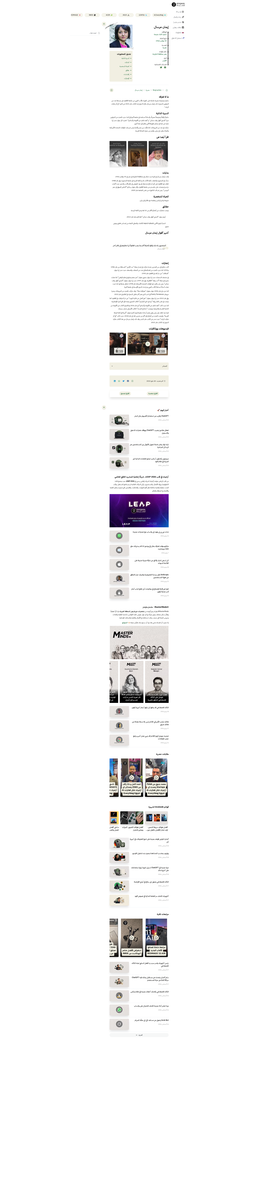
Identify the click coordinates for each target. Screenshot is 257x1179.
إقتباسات (126, 74)
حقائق (127, 70)
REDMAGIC (74, 15)
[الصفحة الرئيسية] (178, 4)
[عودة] (104, 24)
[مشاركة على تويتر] (124, 381)
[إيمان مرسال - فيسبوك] (165, 67)
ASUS (125, 15)
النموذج (125, 622)
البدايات (127, 62)
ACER (108, 15)
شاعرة (165, 34)
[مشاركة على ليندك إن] (115, 381)
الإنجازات (126, 78)
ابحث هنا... (92, 33)
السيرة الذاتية (125, 58)
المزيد (140, 1035)
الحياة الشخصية (124, 66)
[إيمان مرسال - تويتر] (161, 67)
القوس (164, 60)
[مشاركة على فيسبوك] (128, 381)
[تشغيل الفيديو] (147, 344)
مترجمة (156, 34)
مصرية (165, 47)
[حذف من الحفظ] (112, 90)
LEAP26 (142, 15)
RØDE (91, 15)
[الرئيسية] (167, 90)
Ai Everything (158, 15)
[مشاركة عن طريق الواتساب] (119, 381)
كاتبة (160, 34)
